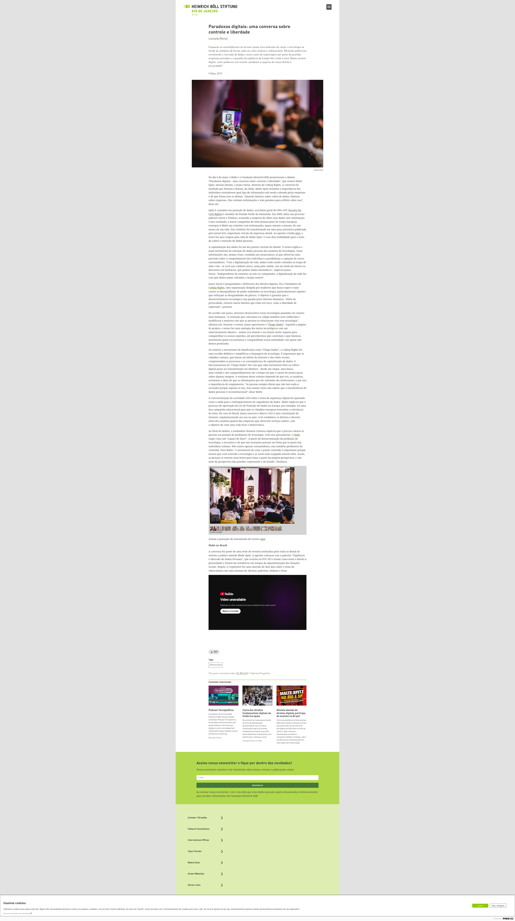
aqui (262, 539)
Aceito (480, 906)
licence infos (318, 170)
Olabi (297, 434)
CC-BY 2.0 (241, 673)
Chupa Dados (275, 324)
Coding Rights (216, 287)
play (297, 233)
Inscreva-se (257, 785)
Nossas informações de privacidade (16, 913)
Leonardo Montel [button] (218, 38)
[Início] (210, 8)
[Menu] (329, 7)
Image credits (216, 532)
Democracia (216, 665)
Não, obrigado (498, 906)
